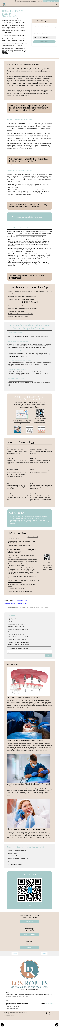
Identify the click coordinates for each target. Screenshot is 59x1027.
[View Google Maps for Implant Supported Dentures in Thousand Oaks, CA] (22, 418)
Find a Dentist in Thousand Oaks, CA (18, 648)
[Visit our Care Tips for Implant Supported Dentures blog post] (28, 695)
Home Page (11, 542)
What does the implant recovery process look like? (20, 314)
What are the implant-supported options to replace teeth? (22, 308)
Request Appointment (29, 934)
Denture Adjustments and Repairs (17, 850)
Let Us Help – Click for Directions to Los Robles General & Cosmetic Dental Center (22, 422)
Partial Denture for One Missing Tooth (18, 632)
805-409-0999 (28, 522)
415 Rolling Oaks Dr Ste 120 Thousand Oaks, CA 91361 (29, 1)
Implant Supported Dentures (20, 600)
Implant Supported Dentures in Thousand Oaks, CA (31, 217)
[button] (57, 4)
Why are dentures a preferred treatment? (18, 306)
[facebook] (46, 1013)
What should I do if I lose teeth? (16, 311)
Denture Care (11, 621)
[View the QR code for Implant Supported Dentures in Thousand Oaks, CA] (40, 416)
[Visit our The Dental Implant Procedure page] (41, 433)
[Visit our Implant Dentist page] (29, 433)
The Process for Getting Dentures (17, 639)
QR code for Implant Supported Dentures (15, 603)
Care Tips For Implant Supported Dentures (23, 697)
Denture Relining (12, 853)
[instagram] (53, 1013)
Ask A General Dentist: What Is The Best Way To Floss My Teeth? (29, 785)
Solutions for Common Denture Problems (19, 637)
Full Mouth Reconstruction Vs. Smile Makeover (25, 740)
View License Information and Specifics (22, 577)
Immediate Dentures (13, 856)
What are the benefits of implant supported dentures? (21, 299)
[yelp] (49, 1013)
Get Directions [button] (29, 921)
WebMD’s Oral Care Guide (20, 545)
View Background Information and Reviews (21, 585)
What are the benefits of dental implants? (18, 316)
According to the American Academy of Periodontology (31, 235)
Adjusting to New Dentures (15, 619)
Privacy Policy (7, 1015)
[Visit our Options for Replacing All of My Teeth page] (17, 433)
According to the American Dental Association (19, 76)
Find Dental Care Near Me (15, 864)
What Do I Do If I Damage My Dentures (18, 642)
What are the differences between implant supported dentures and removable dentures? (30, 291)
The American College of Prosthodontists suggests (21, 381)
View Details (21, 588)
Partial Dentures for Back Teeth (16, 634)
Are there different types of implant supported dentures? (22, 296)
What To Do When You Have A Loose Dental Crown (26, 829)
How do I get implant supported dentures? (18, 294)
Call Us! (52, 1)
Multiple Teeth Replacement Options (18, 858)
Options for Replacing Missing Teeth (18, 629)
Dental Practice (12, 862)
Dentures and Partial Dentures (16, 624)
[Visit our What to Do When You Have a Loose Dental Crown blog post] (28, 827)
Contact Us (29, 947)
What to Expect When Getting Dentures (18, 644)
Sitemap (12, 1015)
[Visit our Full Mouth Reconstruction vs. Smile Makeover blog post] (28, 739)
